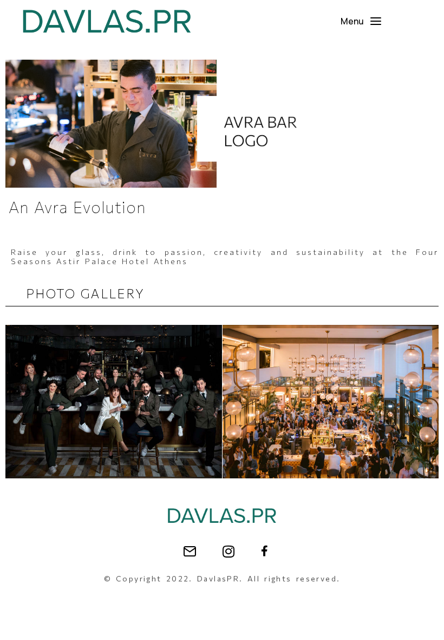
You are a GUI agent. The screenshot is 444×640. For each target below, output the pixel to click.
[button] (361, 21)
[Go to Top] (428, 624)
